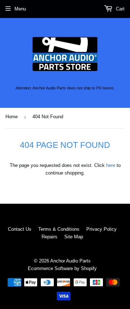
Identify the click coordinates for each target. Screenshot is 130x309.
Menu (20, 9)
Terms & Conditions (58, 229)
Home (11, 116)
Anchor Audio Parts (70, 261)
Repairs (49, 236)
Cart (119, 9)
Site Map (73, 236)
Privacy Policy (101, 229)
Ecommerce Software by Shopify (62, 268)
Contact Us (19, 229)
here (110, 165)
